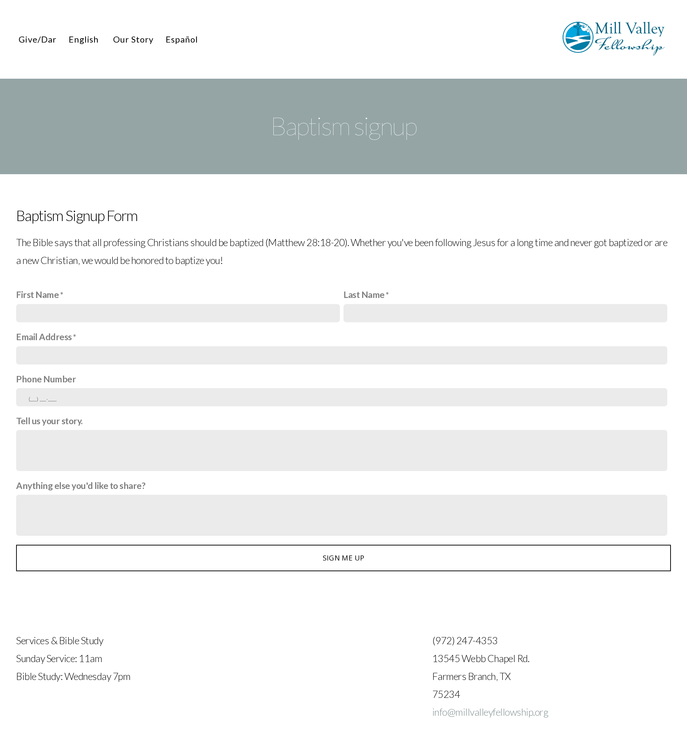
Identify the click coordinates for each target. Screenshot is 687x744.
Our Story (133, 39)
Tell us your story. (49, 421)
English (85, 39)
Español (183, 39)
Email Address (44, 337)
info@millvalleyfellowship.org (490, 712)
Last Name (364, 294)
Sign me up (344, 558)
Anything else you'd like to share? (80, 485)
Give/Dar (38, 39)
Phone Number (46, 379)
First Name (37, 294)
